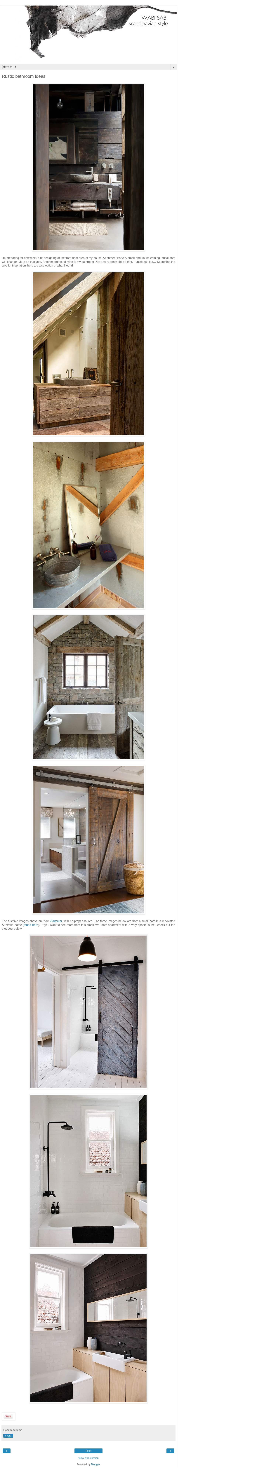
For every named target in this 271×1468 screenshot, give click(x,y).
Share (8, 1435)
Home (89, 1451)
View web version (88, 1457)
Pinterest (56, 921)
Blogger (95, 1464)
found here (31, 925)
